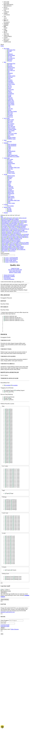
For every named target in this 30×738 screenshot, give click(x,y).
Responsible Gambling (9, 276)
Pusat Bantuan (7, 277)
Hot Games (6, 48)
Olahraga (6, 143)
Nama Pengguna (5, 620)
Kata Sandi (3, 622)
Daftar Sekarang (15, 629)
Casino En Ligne (15, 268)
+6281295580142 (13, 259)
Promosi (6, 212)
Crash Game (7, 158)
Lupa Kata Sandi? (5, 625)
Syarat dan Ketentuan (9, 279)
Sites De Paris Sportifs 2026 (15, 269)
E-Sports (6, 204)
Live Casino (7, 118)
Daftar (2, 46)
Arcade (5, 174)
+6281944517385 (13, 261)
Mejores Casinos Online (15, 272)
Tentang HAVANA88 (9, 275)
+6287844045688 (13, 257)
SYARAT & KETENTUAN (8, 612)
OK (2, 634)
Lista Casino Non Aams (15, 271)
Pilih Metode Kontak (6, 591)
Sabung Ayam (7, 207)
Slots (5, 62)
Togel (5, 140)
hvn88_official (12, 260)
